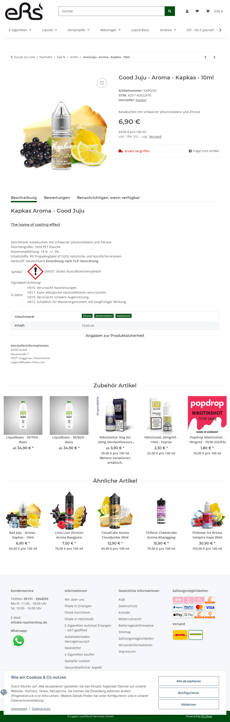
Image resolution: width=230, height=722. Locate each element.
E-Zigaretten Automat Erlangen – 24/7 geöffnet (88, 627)
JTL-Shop (206, 716)
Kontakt (124, 612)
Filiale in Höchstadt (79, 619)
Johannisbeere (104, 315)
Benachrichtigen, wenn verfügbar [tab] (108, 198)
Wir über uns (74, 599)
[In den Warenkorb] (14, 72)
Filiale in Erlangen (78, 606)
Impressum (19, 709)
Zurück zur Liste (24, 57)
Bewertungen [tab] (57, 198)
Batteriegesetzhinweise (136, 625)
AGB (122, 599)
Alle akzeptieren (188, 681)
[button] (187, 11)
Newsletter (73, 648)
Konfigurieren (188, 693)
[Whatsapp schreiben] (19, 640)
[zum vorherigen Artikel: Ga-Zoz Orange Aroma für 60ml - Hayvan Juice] (205, 57)
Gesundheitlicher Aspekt (83, 667)
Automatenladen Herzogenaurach (77, 639)
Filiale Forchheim (77, 612)
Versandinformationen (136, 645)
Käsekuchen (123, 315)
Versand (155, 136)
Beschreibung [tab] (24, 198)
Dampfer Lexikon (77, 661)
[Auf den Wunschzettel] (102, 83)
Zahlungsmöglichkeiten (136, 638)
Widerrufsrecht (130, 619)
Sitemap (125, 632)
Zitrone (87, 315)
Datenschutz (41, 709)
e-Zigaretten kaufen (79, 654)
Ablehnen (188, 704)
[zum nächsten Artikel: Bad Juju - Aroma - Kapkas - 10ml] (214, 57)
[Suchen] (170, 11)
